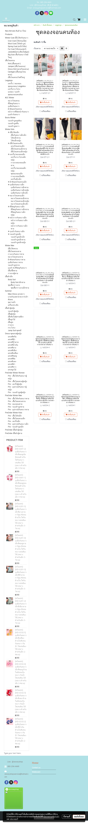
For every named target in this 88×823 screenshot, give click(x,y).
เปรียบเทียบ (45, 111)
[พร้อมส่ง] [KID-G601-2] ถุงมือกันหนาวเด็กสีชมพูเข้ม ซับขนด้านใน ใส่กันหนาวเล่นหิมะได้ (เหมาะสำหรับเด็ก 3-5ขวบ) (20, 457)
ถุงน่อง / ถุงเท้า (14, 92)
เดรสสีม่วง (12, 348)
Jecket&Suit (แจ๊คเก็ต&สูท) (18, 52)
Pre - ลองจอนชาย (15, 404)
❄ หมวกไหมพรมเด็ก (16, 196)
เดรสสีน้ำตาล (13, 342)
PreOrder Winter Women (15, 373)
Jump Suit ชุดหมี (14, 330)
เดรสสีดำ (11, 364)
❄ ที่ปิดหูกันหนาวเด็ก (16, 207)
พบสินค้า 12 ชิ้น (40, 42)
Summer (8, 291)
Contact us (36, 767)
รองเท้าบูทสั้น (13, 123)
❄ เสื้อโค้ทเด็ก (13, 132)
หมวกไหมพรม (14, 101)
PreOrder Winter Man (13, 395)
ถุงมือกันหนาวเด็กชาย (19, 187)
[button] (73, 19)
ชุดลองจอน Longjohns (17, 86)
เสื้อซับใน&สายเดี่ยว (15, 317)
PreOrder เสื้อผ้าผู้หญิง (14, 430)
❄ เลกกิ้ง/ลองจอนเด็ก (16, 154)
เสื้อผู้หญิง (12, 314)
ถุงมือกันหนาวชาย (15, 262)
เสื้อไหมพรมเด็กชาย (19, 149)
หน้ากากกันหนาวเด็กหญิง (19, 221)
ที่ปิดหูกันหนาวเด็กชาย (20, 209)
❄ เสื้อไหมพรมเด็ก (15, 143)
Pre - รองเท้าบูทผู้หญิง (17, 392)
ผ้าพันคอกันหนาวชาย (16, 260)
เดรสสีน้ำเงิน (13, 345)
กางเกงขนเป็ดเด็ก (18, 176)
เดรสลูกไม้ (12, 370)
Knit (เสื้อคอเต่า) (14, 63)
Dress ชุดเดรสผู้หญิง (13, 333)
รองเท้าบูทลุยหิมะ (15, 121)
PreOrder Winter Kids (13, 413)
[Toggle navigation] (85, 19)
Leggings (9, 80)
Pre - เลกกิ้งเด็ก (14, 421)
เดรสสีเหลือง (13, 353)
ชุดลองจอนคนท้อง (15, 94)
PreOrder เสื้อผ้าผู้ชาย (13, 433)
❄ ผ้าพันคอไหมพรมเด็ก (17, 182)
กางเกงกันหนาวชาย (16, 254)
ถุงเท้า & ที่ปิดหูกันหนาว (17, 268)
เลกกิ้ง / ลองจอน (14, 83)
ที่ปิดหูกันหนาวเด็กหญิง (18, 213)
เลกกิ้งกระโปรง (14, 89)
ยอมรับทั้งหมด (79, 817)
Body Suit (12, 279)
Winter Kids (9, 129)
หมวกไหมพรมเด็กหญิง (20, 201)
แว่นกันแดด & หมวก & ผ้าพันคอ (18, 298)
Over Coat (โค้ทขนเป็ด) (17, 41)
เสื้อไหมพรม (10, 60)
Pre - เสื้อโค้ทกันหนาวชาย (18, 398)
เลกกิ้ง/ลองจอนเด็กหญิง (18, 169)
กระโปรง (11, 328)
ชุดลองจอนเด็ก (17, 174)
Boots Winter (10, 117)
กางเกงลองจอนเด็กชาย (18, 164)
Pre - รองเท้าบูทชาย (16, 407)
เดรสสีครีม (12, 337)
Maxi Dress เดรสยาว (16, 294)
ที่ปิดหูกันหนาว (14, 103)
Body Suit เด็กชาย (18, 282)
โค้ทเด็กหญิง (16, 141)
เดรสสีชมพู (12, 356)
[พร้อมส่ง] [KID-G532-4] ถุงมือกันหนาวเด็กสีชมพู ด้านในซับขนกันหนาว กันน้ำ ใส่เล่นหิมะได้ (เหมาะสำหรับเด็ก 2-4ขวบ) (21, 672)
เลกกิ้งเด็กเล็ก (16, 179)
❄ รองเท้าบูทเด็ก (14, 234)
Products (8, 34)
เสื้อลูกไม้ (11, 319)
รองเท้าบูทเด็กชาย (18, 240)
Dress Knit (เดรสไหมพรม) (18, 69)
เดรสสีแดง (12, 361)
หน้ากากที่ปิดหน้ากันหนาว (18, 112)
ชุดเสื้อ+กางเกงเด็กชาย (20, 288)
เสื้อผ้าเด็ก (9, 276)
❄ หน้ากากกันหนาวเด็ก (17, 218)
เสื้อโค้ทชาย (13, 249)
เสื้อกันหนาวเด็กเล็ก (18, 135)
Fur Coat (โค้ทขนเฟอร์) (17, 49)
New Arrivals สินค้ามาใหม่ (15, 31)
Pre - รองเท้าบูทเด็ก (16, 427)
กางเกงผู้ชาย (13, 273)
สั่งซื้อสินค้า (45, 102)
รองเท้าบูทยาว (13, 126)
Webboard (36, 772)
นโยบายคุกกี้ (14, 819)
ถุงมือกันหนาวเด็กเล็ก (19, 193)
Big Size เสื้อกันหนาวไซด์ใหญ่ (18, 56)
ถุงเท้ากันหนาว (14, 114)
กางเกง (11, 325)
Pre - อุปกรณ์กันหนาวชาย (18, 409)
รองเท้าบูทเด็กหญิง (18, 242)
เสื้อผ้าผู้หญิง (10, 308)
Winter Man (9, 245)
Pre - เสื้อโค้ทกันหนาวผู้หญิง (17, 377)
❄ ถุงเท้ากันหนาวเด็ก (16, 231)
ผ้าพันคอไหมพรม (15, 109)
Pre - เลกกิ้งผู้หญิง (15, 384)
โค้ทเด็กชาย (16, 138)
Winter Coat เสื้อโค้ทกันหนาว (16, 38)
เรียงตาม (38, 48)
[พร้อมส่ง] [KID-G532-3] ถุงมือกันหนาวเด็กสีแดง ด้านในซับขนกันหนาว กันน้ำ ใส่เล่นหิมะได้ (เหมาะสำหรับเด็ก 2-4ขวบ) (20, 701)
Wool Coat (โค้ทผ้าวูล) (17, 44)
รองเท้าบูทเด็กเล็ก (18, 237)
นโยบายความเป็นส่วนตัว (51, 817)
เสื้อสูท (10, 322)
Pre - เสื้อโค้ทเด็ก (15, 416)
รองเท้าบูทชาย (14, 265)
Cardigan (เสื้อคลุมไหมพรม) (17, 73)
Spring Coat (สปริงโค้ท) (17, 46)
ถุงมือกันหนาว (13, 106)
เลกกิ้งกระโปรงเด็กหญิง (18, 158)
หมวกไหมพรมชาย (15, 257)
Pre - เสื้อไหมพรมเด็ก (16, 418)
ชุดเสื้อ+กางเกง (14, 285)
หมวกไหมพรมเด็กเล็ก (19, 204)
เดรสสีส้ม (11, 359)
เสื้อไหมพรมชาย (14, 251)
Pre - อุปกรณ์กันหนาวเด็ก (18, 424)
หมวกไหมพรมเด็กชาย (20, 198)
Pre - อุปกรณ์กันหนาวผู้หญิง (17, 388)
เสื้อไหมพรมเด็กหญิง (19, 152)
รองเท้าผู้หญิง (13, 311)
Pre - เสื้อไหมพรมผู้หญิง (17, 381)
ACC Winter (9, 98)
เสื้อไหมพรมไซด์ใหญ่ (16, 77)
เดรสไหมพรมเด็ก (18, 146)
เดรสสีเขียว (12, 350)
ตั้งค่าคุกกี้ (66, 817)
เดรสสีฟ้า (11, 339)
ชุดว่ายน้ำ (12, 302)
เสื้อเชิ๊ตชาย (12, 271)
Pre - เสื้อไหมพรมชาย (17, 401)
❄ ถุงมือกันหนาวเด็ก (16, 185)
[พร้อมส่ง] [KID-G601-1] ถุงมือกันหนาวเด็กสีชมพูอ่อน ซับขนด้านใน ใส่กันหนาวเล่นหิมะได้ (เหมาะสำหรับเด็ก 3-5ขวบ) (20, 486)
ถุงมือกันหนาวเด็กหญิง (20, 190)
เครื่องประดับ (13, 305)
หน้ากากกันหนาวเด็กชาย (19, 227)
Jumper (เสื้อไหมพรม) (16, 66)
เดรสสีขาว (12, 367)
